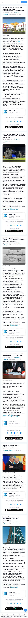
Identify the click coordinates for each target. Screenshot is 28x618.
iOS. (17, 209)
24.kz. (19, 41)
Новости (17, 12)
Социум (6, 14)
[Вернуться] (25, 610)
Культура (6, 140)
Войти (23, 2)
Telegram (5, 208)
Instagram (10, 208)
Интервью (24, 616)
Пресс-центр (13, 616)
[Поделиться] (7, 121)
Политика (6, 450)
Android (13, 209)
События (19, 616)
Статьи (3, 616)
